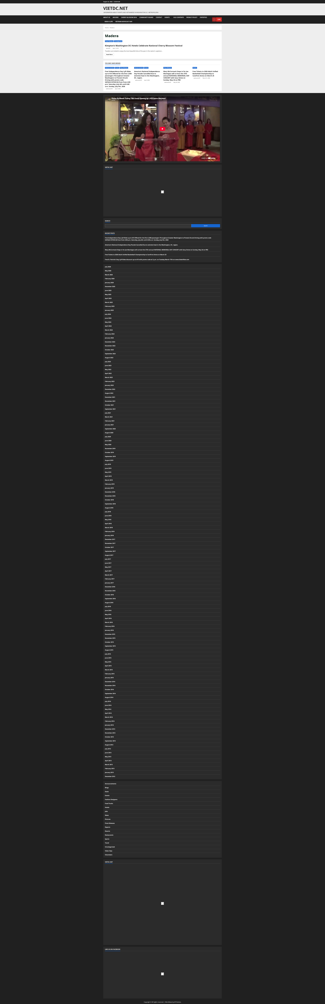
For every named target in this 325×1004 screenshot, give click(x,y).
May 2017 (108, 567)
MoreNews (168, 1002)
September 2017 (110, 551)
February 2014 (109, 721)
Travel (107, 843)
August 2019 (109, 460)
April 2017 (108, 571)
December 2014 (110, 682)
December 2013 (110, 729)
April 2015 (108, 666)
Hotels (107, 807)
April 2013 (108, 761)
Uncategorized (118, 41)
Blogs (107, 788)
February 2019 (109, 484)
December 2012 (110, 776)
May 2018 (108, 520)
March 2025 (109, 302)
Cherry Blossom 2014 (129, 17)
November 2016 (110, 591)
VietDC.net (115, 8)
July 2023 (108, 362)
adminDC (108, 48)
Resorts (107, 831)
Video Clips (109, 21)
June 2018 (108, 516)
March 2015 (109, 670)
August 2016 (109, 603)
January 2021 (109, 425)
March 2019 (109, 480)
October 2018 (109, 500)
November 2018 (110, 496)
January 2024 (109, 338)
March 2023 (109, 377)
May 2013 (108, 757)
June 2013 (108, 753)
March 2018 (109, 527)
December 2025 (110, 286)
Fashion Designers (111, 799)
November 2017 (110, 543)
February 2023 (109, 381)
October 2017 (109, 547)
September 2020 (110, 429)
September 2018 (110, 504)
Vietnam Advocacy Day (123, 21)
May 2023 (108, 369)
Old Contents (178, 17)
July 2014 (108, 701)
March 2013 (109, 764)
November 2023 (110, 346)
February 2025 (109, 306)
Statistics (203, 17)
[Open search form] (210, 19)
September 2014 (110, 693)
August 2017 (109, 555)
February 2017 (109, 579)
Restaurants (109, 835)
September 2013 (110, 741)
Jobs (106, 811)
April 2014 (108, 713)
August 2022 (109, 393)
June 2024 (108, 318)
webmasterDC (109, 88)
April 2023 (108, 373)
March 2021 (109, 417)
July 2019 (108, 464)
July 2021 (108, 413)
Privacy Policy (191, 17)
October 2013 (109, 737)
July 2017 (108, 559)
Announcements (109, 68)
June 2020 (108, 441)
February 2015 (109, 674)
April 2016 (108, 618)
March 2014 (109, 717)
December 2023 (110, 342)
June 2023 (108, 365)
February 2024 (109, 334)
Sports (107, 839)
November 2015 (110, 638)
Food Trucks (109, 803)
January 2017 (109, 583)
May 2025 (108, 294)
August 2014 (109, 697)
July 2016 (108, 606)
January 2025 (109, 310)
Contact (159, 17)
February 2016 (109, 626)
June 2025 (108, 290)
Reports (107, 827)
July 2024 (108, 314)
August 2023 (109, 358)
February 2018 (109, 531)
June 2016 (108, 610)
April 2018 (108, 524)
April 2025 (108, 298)
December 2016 (110, 587)
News (107, 815)
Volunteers (108, 855)
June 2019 (108, 468)
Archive (115, 17)
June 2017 (108, 563)
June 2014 (108, 705)
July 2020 (108, 437)
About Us (106, 17)
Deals (107, 792)
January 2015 (109, 678)
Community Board (146, 17)
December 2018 (110, 492)
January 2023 (109, 385)
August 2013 (109, 745)
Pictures (107, 819)
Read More (110, 55)
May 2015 (108, 662)
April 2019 (108, 476)
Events (167, 17)
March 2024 (109, 330)
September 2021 (110, 409)
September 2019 (110, 456)
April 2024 (108, 326)
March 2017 (109, 575)
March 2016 (109, 622)
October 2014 (109, 689)
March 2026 (109, 275)
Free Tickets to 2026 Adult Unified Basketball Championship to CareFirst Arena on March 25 (205, 73)
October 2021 (109, 405)
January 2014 (109, 725)
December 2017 (110, 539)
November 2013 (110, 733)
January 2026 (109, 283)
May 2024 (108, 322)
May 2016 (108, 614)
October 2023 (109, 350)
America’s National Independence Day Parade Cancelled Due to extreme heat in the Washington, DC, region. (147, 74)
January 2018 (109, 535)
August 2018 (109, 508)
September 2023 (110, 354)
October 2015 (109, 642)
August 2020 (109, 433)
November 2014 (110, 685)
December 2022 (110, 389)
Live (219, 19)
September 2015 (110, 646)
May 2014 (108, 709)
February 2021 (109, 421)
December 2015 (110, 634)
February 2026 (109, 279)
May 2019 (108, 472)
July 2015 (108, 654)
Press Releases (109, 41)
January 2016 (109, 630)
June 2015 (108, 658)
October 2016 (109, 595)
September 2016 (110, 599)
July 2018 (108, 512)
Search (107, 221)
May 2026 (108, 271)
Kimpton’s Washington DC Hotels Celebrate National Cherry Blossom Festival (143, 45)
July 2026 (108, 267)
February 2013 (109, 768)
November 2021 (110, 401)
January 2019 (109, 488)
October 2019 (109, 452)
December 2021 (110, 397)
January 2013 (109, 772)
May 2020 (108, 444)
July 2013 (108, 749)
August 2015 (109, 650)
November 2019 (110, 448)
